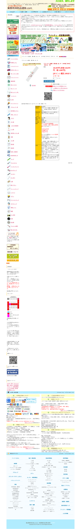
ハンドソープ (15, 504)
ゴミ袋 (12, 140)
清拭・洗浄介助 (65, 493)
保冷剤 (12, 148)
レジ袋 (12, 129)
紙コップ (15, 466)
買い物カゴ (57, 12)
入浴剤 (32, 508)
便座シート (13, 207)
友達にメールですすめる (58, 90)
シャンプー (15, 499)
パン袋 (32, 53)
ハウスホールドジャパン (36, 25)
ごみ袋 (32, 460)
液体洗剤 (13, 81)
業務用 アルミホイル (32, 486)
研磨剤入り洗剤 (15, 494)
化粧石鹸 (32, 510)
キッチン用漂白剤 (15, 491)
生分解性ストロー (11, 390)
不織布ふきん (14, 62)
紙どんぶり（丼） (15, 92)
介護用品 (66, 489)
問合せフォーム (34, 12)
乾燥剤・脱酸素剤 (14, 151)
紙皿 (12, 211)
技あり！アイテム (65, 485)
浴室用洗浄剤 (15, 498)
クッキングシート (15, 166)
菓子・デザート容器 (15, 73)
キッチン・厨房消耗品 (32, 477)
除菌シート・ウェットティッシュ (49, 496)
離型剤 (32, 494)
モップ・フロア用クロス (49, 509)
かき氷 (8, 383)
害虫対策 (49, 503)
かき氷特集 (65, 513)
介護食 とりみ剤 (65, 498)
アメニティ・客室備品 (65, 509)
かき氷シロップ (49, 480)
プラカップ (9, 386)
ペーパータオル (14, 58)
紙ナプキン (13, 185)
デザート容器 (65, 478)
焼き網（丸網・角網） (49, 465)
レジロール (13, 192)
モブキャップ (14, 203)
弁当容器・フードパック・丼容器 (49, 467)
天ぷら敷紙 (49, 470)
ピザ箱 (12, 99)
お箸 (12, 181)
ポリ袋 (12, 122)
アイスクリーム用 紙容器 (15, 467)
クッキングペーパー (15, 66)
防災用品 (66, 474)
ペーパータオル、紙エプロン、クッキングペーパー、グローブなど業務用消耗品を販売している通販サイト (32, 3)
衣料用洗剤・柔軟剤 (15, 486)
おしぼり (13, 177)
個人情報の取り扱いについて (32, 522)
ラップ (12, 159)
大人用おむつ (65, 495)
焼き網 (12, 222)
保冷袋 (12, 144)
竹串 (12, 218)
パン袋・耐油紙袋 (14, 125)
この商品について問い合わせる (60, 88)
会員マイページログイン (46, 12)
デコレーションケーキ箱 (65, 480)
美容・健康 (32, 504)
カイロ (32, 507)
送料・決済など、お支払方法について (23, 12)
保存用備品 (65, 458)
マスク (12, 118)
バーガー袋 (32, 468)
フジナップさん (58, 25)
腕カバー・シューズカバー (49, 492)
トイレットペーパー (15, 77)
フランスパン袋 (38, 53)
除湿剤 (65, 463)
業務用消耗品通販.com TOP (27, 52)
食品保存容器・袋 (14, 155)
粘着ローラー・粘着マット (49, 511)
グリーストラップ (15, 200)
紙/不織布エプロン (15, 110)
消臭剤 (48, 498)
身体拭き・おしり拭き (65, 491)
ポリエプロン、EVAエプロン (49, 501)
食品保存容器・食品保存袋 (32, 492)
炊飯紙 (32, 483)
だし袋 (32, 491)
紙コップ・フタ (14, 88)
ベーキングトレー (65, 482)
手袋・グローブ (14, 114)
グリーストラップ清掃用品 (32, 496)
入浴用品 (65, 496)
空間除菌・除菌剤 (49, 500)
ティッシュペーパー (49, 508)
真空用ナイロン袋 (15, 133)
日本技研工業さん (49, 25)
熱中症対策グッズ (65, 505)
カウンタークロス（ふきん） (15, 476)
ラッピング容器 (32, 470)
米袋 (12, 137)
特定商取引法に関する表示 (44, 522)
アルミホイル (14, 163)
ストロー (13, 174)
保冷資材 (66, 467)
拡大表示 (34, 85)
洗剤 (15, 484)
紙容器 (15, 463)
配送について (29, 448)
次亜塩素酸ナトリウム (49, 493)
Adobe (10, 237)
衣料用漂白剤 (15, 488)
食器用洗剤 (15, 490)
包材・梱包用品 (25, 53)
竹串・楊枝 (49, 471)
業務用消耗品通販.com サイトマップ (69, 12)
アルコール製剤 (14, 226)
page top (70, 162)
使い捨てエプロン (49, 475)
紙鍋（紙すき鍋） (14, 229)
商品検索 (10, 14)
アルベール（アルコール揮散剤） (65, 462)
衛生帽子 (49, 490)
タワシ (12, 196)
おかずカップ (14, 170)
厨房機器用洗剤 (15, 493)
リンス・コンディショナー (15, 501)
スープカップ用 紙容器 (15, 469)
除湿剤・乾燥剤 (65, 501)
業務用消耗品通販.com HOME (12, 12)
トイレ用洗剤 (15, 496)
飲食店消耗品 (49, 458)
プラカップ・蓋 (14, 107)
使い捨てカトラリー (49, 473)
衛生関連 (49, 483)
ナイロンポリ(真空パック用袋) (32, 463)
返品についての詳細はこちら (59, 86)
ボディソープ (15, 503)
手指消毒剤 (16, 385)
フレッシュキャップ (15, 188)
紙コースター (14, 85)
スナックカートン (14, 103)
